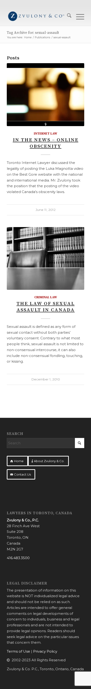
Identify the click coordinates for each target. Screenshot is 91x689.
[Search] (66, 16)
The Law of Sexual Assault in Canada (45, 307)
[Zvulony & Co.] (38, 16)
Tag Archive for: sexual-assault (33, 32)
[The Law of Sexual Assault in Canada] (45, 258)
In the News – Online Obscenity (45, 143)
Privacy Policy (45, 651)
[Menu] (77, 16)
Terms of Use (18, 651)
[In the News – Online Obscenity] (45, 94)
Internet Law (45, 134)
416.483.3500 (18, 558)
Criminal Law (45, 297)
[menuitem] (66, 16)
